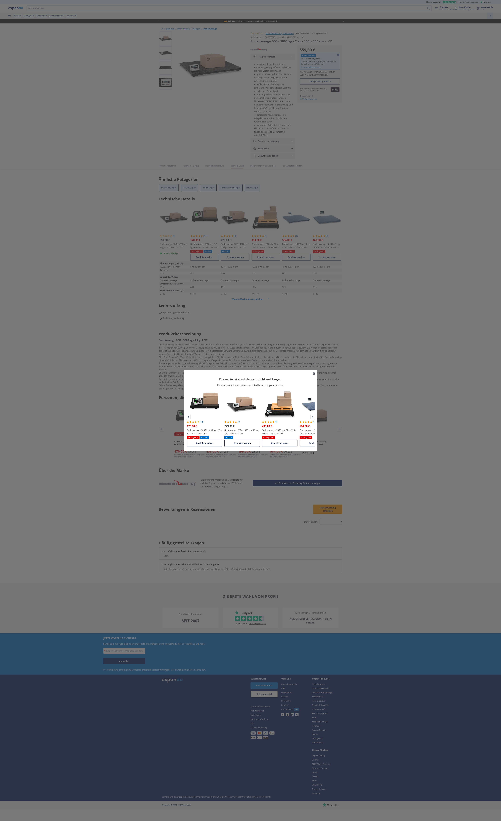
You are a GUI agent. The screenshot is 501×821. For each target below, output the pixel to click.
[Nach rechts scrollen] (313, 417)
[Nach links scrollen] (188, 417)
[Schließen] (314, 373)
